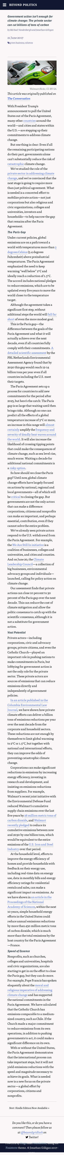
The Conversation (18, 98)
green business (17, 42)
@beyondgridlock (32, 1132)
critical (15, 496)
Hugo (23, 1143)
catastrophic (15, 163)
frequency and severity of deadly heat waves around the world (31, 434)
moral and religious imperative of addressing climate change (29, 990)
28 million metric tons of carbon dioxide (31, 817)
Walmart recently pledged (26, 822)
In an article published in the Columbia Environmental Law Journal (27, 705)
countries (29, 120)
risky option (17, 467)
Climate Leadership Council (25, 561)
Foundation (39, 1143)
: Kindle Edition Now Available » (29, 1108)
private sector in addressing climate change (30, 175)
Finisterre (12, 1147)
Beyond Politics (23, 5)
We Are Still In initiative (28, 544)
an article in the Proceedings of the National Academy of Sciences (29, 901)
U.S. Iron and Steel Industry (30, 846)
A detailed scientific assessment (30, 350)
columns (29, 42)
